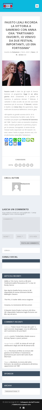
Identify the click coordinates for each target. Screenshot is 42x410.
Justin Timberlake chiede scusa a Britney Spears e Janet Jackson (19, 337)
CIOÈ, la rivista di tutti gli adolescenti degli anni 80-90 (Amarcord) (19, 344)
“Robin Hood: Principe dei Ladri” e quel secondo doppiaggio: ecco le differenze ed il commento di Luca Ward (20, 329)
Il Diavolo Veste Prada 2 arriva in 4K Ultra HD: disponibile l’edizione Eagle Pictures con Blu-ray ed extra (20, 312)
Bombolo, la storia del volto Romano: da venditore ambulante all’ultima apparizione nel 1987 (21, 364)
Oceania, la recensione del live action (18, 305)
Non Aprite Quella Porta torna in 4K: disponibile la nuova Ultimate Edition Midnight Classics (18, 292)
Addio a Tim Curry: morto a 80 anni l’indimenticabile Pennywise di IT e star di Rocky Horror (19, 283)
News (33, 52)
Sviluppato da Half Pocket (29, 402)
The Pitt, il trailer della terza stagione (18, 299)
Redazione (15, 52)
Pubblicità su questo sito (21, 404)
